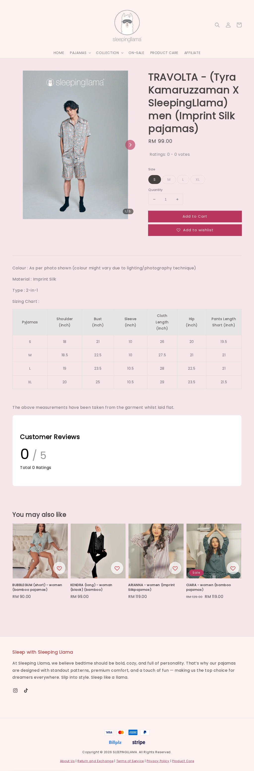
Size (152, 169)
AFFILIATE (192, 52)
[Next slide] (130, 145)
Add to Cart (195, 216)
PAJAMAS (78, 53)
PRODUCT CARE (164, 52)
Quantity (155, 189)
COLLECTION (107, 53)
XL (198, 179)
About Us (67, 761)
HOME (59, 52)
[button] (217, 25)
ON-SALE (136, 52)
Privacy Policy (158, 761)
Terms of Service (130, 761)
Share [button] (160, 244)
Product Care (183, 761)
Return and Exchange (95, 761)
